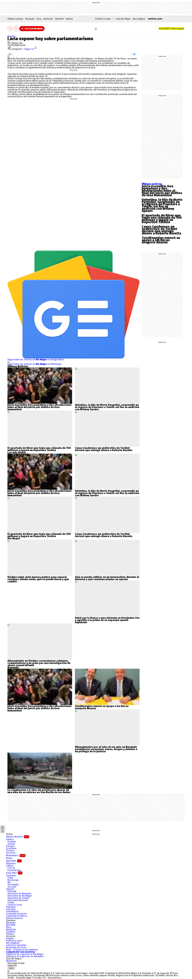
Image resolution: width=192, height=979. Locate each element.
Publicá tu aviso (14, 941)
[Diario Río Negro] (96, 28)
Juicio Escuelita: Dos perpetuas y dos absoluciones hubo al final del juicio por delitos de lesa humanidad (162, 190)
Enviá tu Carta (14, 905)
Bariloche (48, 19)
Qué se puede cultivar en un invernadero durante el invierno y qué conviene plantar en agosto (107, 578)
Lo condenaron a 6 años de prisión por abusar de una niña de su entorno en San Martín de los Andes (38, 791)
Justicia (11, 844)
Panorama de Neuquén (19, 893)
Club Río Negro (123, 19)
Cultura (9, 866)
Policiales (11, 907)
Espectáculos (14, 870)
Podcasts (11, 909)
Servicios (10, 853)
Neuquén (30, 19)
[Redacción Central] (8, 40)
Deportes (11, 863)
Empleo (10, 938)
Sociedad (11, 875)
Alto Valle (10, 925)
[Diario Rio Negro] (8, 971)
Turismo (10, 851)
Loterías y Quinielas (16, 945)
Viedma (69, 19)
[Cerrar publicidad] (2, 827)
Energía (10, 846)
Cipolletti (59, 19)
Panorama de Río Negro (19, 896)
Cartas (10, 902)
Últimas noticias (15, 19)
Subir (11, 968)
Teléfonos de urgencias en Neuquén (25, 956)
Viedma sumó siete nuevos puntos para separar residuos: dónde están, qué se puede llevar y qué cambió (38, 579)
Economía (11, 848)
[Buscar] (16, 28)
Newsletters (15, 855)
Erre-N (11, 868)
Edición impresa (14, 918)
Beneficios (11, 961)
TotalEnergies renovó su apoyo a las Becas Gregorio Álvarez (161, 240)
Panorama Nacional (17, 900)
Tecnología (13, 884)
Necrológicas (139, 19)
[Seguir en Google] (8, 56)
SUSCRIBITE (171, 28)
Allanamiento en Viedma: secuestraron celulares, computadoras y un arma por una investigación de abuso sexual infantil (38, 663)
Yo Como (11, 887)
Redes (9, 858)
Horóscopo (13, 880)
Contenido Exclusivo (16, 914)
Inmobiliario (12, 911)
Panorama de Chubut (18, 898)
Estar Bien (14, 873)
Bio (9, 882)
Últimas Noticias (17, 836)
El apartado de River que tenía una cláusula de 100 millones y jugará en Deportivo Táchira (162, 218)
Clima (10, 878)
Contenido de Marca (16, 916)
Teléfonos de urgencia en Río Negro (24, 954)
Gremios (11, 842)
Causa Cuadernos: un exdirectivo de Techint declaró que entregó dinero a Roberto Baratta (161, 230)
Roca (39, 19)
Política (10, 839)
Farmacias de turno (16, 947)
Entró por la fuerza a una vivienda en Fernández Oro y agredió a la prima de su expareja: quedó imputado (107, 620)
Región (11, 36)
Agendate (13, 860)
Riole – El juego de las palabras (22, 950)
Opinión (10, 889)
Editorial (11, 891)
